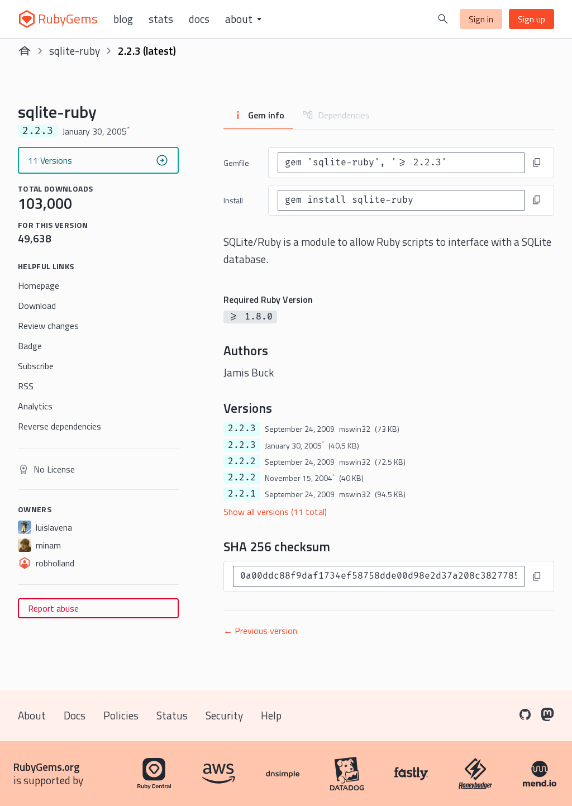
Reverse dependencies (59, 426)
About (32, 715)
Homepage (38, 285)
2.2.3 (242, 428)
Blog (123, 19)
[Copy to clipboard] (537, 162)
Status (172, 715)
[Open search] (443, 19)
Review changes (48, 325)
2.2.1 (242, 493)
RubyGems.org (46, 767)
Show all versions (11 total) (275, 511)
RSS (26, 386)
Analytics (35, 406)
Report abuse (53, 608)
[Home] (25, 51)
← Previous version (260, 630)
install (233, 200)
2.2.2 (242, 461)
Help (271, 715)
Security (224, 715)
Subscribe (36, 366)
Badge (30, 345)
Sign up (531, 19)
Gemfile (236, 163)
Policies (121, 715)
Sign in (481, 19)
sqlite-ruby (74, 50)
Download (37, 305)
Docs (199, 19)
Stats (161, 19)
